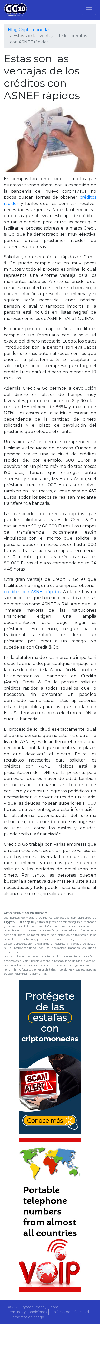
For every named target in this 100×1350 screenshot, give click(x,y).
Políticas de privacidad (70, 1312)
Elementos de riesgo (26, 1317)
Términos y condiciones (27, 1312)
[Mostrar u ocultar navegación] (89, 10)
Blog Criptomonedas (29, 29)
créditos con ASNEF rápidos (32, 591)
